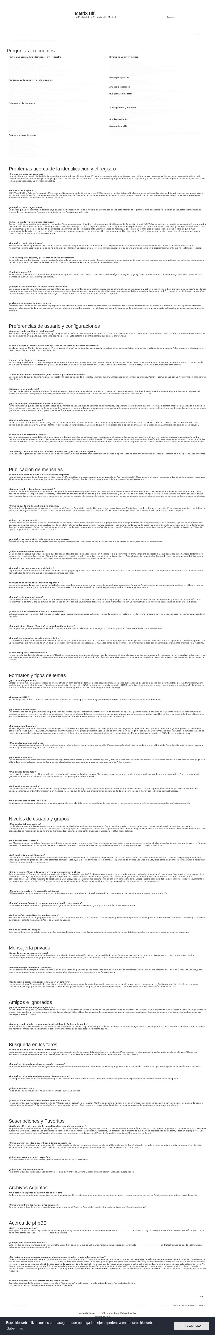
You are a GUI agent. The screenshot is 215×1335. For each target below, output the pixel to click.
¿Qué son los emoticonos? (22, 142)
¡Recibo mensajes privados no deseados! (129, 82)
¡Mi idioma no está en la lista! (23, 91)
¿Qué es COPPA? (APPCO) (22, 61)
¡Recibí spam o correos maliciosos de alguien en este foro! (137, 84)
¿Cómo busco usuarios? (121, 103)
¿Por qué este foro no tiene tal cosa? (127, 130)
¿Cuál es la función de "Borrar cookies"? (28, 77)
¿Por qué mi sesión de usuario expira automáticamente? (36, 75)
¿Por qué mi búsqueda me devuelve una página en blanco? (138, 100)
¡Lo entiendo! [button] (191, 1326)
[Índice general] (41, 15)
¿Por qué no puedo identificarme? (25, 68)
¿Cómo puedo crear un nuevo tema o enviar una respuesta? (38, 105)
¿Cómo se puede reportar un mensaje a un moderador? (36, 126)
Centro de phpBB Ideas (148, 1245)
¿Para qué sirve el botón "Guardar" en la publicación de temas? (40, 128)
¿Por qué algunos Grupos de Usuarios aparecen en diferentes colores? (144, 71)
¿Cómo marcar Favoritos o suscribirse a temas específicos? (138, 112)
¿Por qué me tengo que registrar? (25, 59)
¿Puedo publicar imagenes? (22, 144)
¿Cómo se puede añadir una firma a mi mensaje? (33, 110)
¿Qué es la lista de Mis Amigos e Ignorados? (131, 89)
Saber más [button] (15, 1328)
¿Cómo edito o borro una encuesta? (26, 117)
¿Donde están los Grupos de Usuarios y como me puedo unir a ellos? (143, 66)
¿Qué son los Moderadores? (123, 61)
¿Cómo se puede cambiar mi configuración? (30, 82)
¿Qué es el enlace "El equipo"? (124, 75)
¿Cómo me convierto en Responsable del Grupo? (133, 68)
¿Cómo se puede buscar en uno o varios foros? (132, 96)
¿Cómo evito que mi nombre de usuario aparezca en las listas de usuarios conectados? (51, 84)
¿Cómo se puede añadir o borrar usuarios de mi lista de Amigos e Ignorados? (147, 91)
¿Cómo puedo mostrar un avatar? (25, 96)
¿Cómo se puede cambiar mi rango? (26, 98)
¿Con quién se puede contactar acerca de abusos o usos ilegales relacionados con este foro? (155, 133)
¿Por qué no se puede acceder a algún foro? (31, 119)
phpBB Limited (125, 1230)
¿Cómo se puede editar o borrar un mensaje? (31, 107)
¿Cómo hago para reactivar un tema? (27, 133)
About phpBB (42, 1233)
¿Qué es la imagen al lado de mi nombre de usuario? (34, 94)
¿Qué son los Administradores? (124, 59)
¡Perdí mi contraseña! (19, 73)
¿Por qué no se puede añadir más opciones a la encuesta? (38, 114)
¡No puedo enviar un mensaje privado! (128, 80)
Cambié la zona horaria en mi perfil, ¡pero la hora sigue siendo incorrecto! (44, 89)
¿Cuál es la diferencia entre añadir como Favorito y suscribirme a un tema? (145, 110)
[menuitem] (34, 34)
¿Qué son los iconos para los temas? (27, 156)
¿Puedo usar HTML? (19, 140)
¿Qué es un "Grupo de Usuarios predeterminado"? (134, 73)
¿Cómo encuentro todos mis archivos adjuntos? (132, 124)
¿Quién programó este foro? (123, 128)
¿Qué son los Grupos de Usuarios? (126, 64)
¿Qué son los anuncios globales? (25, 147)
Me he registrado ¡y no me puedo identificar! (30, 66)
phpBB (146, 393)
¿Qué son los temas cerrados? (24, 153)
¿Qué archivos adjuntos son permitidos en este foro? (135, 121)
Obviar (78, 23)
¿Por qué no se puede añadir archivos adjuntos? (32, 121)
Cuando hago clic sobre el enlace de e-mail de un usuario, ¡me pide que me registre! (50, 100)
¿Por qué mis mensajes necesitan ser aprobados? (33, 130)
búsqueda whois (48, 1261)
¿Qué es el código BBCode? (23, 137)
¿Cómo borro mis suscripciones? (125, 117)
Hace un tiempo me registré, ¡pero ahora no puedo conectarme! (40, 71)
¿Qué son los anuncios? (21, 149)
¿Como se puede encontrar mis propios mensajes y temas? (138, 105)
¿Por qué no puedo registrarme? (25, 64)
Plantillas (115, 1317)
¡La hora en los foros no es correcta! (26, 87)
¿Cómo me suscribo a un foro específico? (129, 114)
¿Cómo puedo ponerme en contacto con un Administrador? (138, 135)
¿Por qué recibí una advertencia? (25, 124)
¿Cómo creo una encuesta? (22, 112)
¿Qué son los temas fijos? (21, 151)
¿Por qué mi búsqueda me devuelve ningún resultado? (136, 98)
